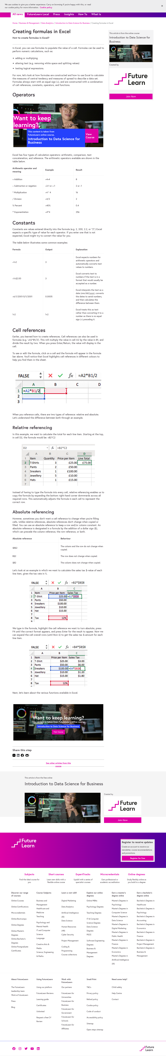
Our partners (66, 987)
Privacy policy (92, 993)
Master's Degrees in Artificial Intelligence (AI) (120, 960)
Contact (115, 999)
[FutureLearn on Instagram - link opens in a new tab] (20, 1048)
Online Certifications (19, 906)
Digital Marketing (68, 900)
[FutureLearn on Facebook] (14, 1048)
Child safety (117, 987)
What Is (96, 14)
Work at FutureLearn (19, 995)
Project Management (70, 940)
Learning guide (42, 999)
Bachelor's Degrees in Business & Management (145, 952)
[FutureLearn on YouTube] (32, 1048)
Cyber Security (67, 934)
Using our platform (44, 987)
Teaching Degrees (94, 913)
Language (40, 938)
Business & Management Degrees (92, 952)
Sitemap (90, 1023)
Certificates (41, 1005)
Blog (13, 1007)
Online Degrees (17, 925)
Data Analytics (47, 23)
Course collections (69, 954)
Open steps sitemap (95, 1029)
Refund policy (92, 999)
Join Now (131, 96)
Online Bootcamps (18, 919)
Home (15, 23)
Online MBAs (92, 900)
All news (18, 14)
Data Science (66, 920)
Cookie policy (92, 1005)
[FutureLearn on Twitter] (26, 1048)
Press (56, 14)
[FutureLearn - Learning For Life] (147, 1048)
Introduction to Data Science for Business (72, 23)
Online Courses (17, 900)
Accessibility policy (95, 1017)
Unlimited (40, 1011)
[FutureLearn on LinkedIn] (38, 1048)
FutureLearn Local (38, 14)
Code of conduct (94, 1011)
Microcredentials (18, 913)
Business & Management (29, 23)
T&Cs (89, 987)
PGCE (89, 934)
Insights (69, 14)
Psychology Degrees (95, 906)
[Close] (162, 6)
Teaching (40, 916)
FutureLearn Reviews (44, 993)
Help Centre (117, 993)
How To (82, 14)
